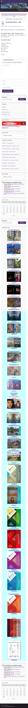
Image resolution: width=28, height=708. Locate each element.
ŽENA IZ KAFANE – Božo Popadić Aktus (10, 154)
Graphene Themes (10, 706)
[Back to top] (25, 705)
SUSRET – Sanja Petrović (7, 143)
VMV (2, 36)
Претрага (4, 97)
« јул (13, 215)
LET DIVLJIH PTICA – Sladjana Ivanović (10, 148)
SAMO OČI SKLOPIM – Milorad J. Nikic (10, 146)
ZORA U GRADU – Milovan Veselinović (10, 168)
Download (14, 241)
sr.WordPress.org (6, 114)
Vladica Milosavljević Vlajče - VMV (16, 26)
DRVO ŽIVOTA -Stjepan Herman (9, 157)
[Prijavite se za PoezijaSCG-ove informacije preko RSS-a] (1, 1)
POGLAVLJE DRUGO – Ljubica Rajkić (14, 185)
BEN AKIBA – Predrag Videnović (9, 165)
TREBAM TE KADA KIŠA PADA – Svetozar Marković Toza (15, 16)
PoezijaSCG (21, 10)
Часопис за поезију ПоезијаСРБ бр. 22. (12, 189)
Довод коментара (6, 112)
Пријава (4, 106)
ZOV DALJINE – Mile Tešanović (9, 151)
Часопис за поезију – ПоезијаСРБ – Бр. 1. (14, 194)
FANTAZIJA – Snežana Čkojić (8, 163)
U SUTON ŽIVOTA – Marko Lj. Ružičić (10, 160)
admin (3, 26)
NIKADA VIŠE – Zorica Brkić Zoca (13, 19)
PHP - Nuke (8, 26)
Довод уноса (5, 109)
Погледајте (5, 126)
